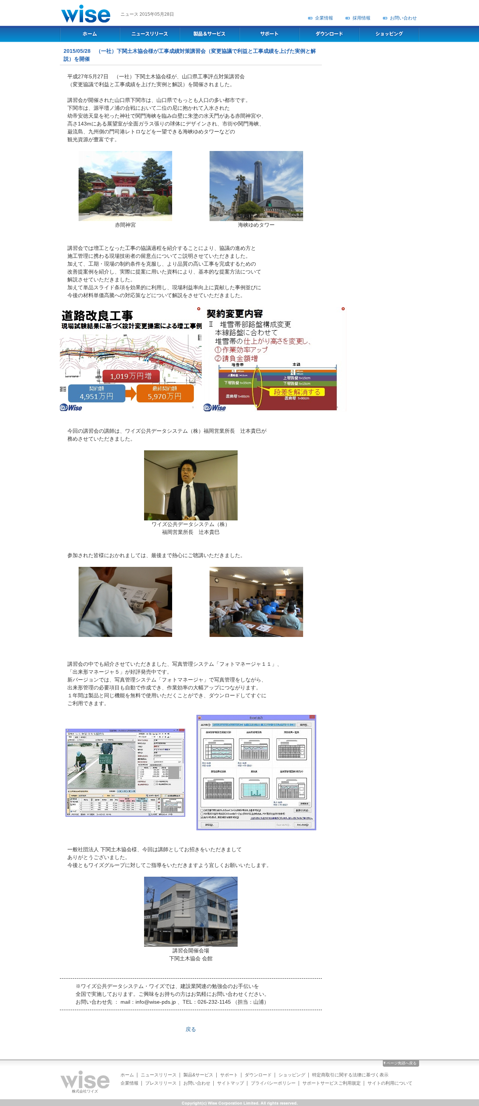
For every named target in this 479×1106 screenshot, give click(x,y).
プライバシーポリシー (273, 1083)
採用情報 (361, 18)
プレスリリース (161, 1083)
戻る (191, 1029)
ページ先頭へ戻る (402, 1063)
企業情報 (324, 18)
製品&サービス (198, 1075)
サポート (229, 1075)
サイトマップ (230, 1083)
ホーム (127, 1075)
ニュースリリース (159, 1075)
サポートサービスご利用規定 (331, 1083)
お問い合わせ (403, 18)
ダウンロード (258, 1075)
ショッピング (291, 1075)
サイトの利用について (389, 1083)
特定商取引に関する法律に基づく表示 (350, 1075)
